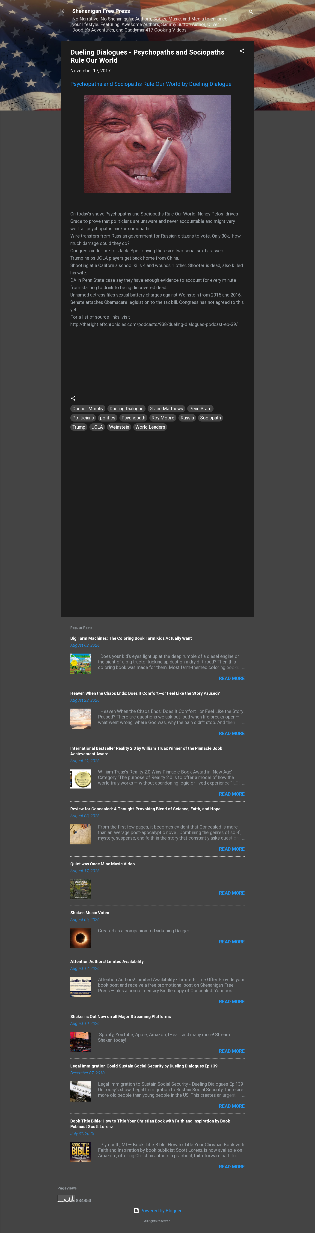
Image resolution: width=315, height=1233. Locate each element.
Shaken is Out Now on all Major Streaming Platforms (120, 1016)
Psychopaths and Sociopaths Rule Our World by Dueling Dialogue (151, 84)
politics (107, 418)
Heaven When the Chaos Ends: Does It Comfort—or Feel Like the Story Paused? (145, 693)
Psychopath (133, 418)
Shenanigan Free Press (101, 11)
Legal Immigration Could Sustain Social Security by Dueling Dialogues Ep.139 (143, 1066)
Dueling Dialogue (126, 408)
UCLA (97, 427)
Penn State (200, 408)
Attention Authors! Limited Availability (107, 961)
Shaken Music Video (89, 912)
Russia (187, 418)
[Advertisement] (157, 574)
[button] (242, 51)
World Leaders (150, 427)
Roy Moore (163, 418)
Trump (78, 427)
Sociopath (210, 418)
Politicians (83, 418)
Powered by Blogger (160, 1210)
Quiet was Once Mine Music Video (102, 863)
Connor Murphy (87, 408)
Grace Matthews (166, 408)
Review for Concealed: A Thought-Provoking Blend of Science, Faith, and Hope (145, 808)
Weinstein (119, 427)
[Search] (251, 13)
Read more (232, 678)
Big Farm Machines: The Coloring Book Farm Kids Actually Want (131, 638)
